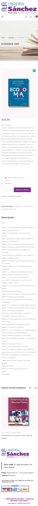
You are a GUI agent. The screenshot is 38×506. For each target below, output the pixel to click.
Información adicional (22, 206)
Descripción (6, 206)
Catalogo (11, 37)
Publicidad (16, 432)
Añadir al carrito (22, 190)
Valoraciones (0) (8, 209)
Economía (18, 196)
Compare (7, 180)
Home (3, 37)
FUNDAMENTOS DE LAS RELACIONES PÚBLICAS (16, 435)
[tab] (6, 206)
